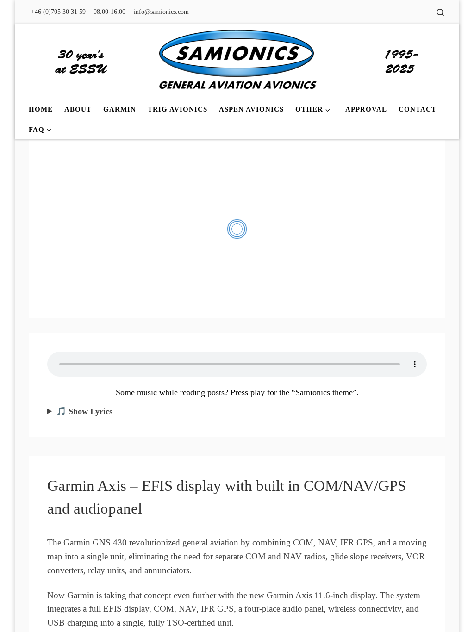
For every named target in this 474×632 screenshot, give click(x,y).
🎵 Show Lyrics (84, 411)
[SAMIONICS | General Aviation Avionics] (237, 60)
